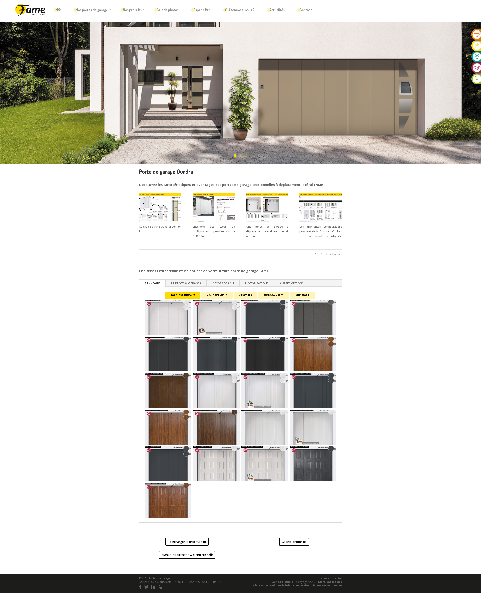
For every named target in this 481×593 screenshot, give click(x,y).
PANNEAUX (152, 283)
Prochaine (333, 254)
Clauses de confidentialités (272, 585)
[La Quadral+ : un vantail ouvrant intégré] (267, 222)
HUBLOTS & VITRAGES (186, 283)
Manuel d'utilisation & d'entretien (185, 555)
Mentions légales (330, 582)
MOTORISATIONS (256, 283)
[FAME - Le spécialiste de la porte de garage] (30, 9)
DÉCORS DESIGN (223, 283)
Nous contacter (331, 578)
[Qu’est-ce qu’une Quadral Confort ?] (160, 222)
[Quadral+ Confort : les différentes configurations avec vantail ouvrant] (320, 222)
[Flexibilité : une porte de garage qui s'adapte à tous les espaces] (214, 222)
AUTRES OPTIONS (291, 283)
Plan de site (301, 585)
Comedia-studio (282, 582)
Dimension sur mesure (326, 585)
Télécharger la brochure (185, 542)
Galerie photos (292, 542)
